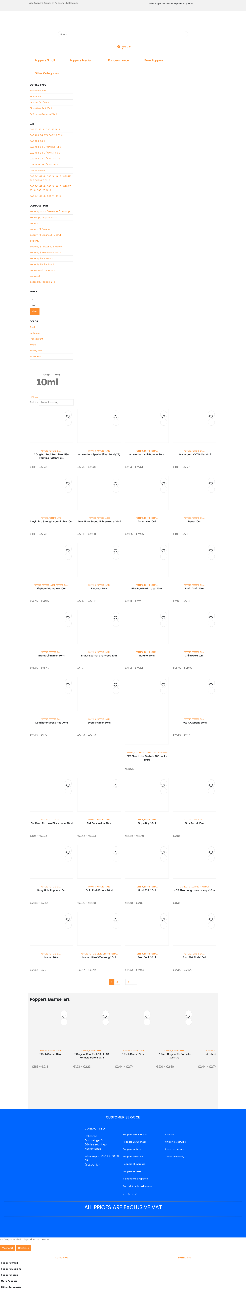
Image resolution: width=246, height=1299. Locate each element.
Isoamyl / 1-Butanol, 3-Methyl (45, 235)
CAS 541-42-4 (37, 170)
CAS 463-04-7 (37, 141)
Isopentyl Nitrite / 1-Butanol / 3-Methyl (50, 211)
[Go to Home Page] (37, 375)
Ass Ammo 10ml (147, 521)
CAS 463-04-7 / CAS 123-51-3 (45, 147)
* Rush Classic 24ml (133, 1054)
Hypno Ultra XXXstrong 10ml (99, 957)
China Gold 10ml (194, 655)
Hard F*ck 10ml (147, 890)
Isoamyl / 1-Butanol (40, 229)
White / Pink (36, 350)
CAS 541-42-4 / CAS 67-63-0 (45, 196)
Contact (169, 1134)
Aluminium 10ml (38, 90)
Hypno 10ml (51, 957)
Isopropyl (35, 276)
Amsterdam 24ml (216, 1054)
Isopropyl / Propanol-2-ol (44, 217)
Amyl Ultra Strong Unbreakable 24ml (99, 521)
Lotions (195, 887)
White (33, 344)
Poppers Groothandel (135, 1134)
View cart (7, 1248)
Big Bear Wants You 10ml (51, 588)
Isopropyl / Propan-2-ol (43, 281)
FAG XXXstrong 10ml (195, 722)
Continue (23, 1248)
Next (134, 982)
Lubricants (151, 753)
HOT (189, 887)
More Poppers (153, 60)
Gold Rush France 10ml (99, 890)
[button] (34, 397)
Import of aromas (174, 1149)
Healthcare (139, 753)
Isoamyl (34, 223)
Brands (130, 753)
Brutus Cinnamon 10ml (51, 655)
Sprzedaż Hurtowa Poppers (137, 1186)
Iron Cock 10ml (147, 957)
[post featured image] (51, 426)
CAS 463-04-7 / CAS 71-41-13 (45, 164)
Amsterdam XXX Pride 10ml (194, 454)
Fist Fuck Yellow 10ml (99, 823)
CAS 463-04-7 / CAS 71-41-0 (45, 158)
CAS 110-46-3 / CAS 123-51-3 (45, 129)
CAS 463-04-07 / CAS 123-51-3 (46, 135)
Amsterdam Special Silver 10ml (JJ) (99, 454)
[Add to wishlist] (68, 415)
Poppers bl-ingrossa (134, 1164)
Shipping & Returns (175, 1141)
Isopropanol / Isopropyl (42, 270)
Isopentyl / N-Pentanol (42, 264)
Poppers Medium (81, 60)
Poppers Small (44, 60)
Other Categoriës (46, 73)
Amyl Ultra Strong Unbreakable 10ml (51, 521)
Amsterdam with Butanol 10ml (147, 454)
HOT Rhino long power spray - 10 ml (194, 890)
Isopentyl (34, 240)
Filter (34, 311)
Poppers (44, 451)
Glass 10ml (35, 96)
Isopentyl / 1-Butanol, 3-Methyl (46, 246)
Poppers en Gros (132, 1149)
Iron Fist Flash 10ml (194, 957)
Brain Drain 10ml (194, 588)
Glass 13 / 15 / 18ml (39, 102)
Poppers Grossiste (133, 1156)
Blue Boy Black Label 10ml (146, 588)
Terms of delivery (174, 1156)
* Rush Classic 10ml (50, 1054)
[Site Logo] (67, 23)
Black (32, 327)
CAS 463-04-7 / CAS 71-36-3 (45, 152)
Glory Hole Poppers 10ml (51, 890)
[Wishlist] (123, 43)
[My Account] (123, 39)
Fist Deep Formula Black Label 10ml (51, 823)
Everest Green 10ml (99, 722)
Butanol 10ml (147, 655)
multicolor (35, 333)
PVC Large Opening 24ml (43, 114)
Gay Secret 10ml (194, 823)
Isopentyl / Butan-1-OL (41, 258)
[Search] (184, 34)
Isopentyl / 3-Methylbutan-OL (45, 252)
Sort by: (34, 402)
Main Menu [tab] (184, 1257)
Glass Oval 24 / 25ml (41, 108)
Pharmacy (204, 887)
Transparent (36, 338)
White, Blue (36, 356)
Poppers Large (118, 60)
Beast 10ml (194, 521)
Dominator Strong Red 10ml (51, 722)
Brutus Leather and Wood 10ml (99, 655)
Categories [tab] (61, 1257)
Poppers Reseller (132, 1171)
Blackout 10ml (99, 588)
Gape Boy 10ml (147, 823)
